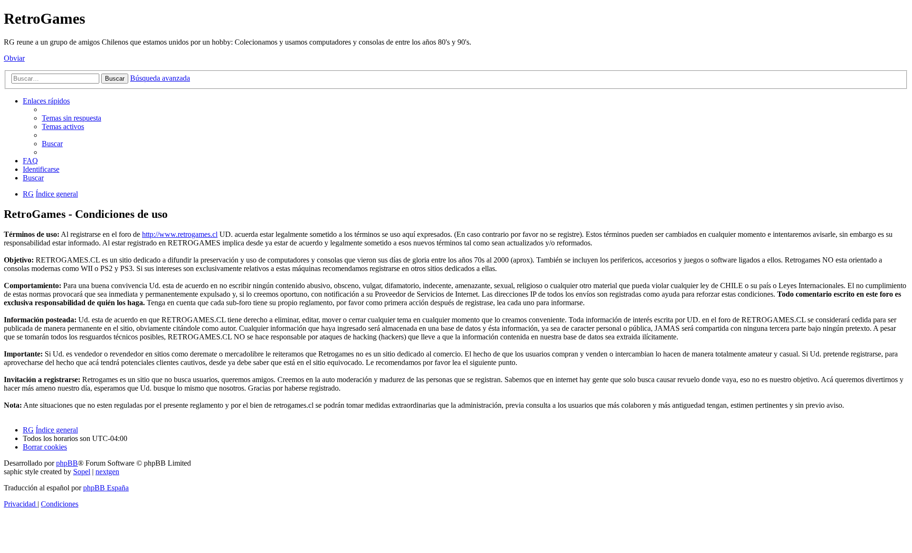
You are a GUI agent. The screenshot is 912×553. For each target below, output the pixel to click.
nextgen (107, 472)
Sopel (81, 472)
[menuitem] (71, 118)
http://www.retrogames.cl (180, 234)
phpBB (67, 463)
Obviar (14, 58)
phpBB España (106, 488)
